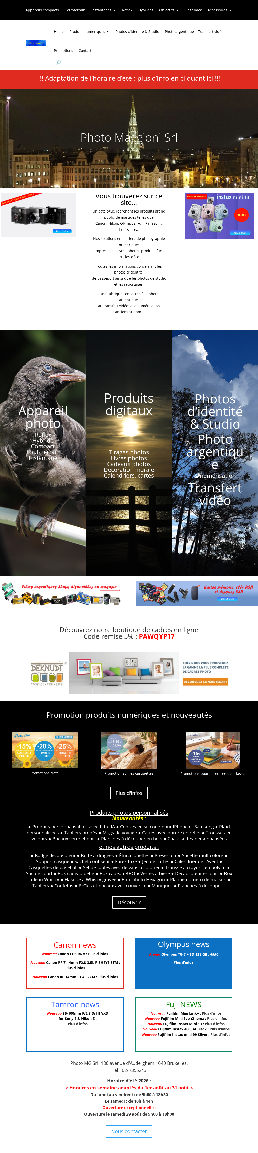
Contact (85, 50)
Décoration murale (129, 470)
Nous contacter (129, 1131)
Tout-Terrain (43, 452)
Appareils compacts (42, 10)
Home (59, 31)
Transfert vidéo (215, 494)
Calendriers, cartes (129, 475)
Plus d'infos (129, 793)
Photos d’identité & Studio (137, 31)
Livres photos (129, 458)
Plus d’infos (98, 953)
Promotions (63, 50)
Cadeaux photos (129, 464)
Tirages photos (129, 452)
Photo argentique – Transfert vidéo (194, 31)
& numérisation (215, 476)
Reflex (127, 10)
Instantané (43, 458)
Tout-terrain (75, 10)
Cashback (193, 10)
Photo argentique (215, 451)
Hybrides (145, 10)
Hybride (43, 440)
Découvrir (129, 902)
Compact (43, 446)
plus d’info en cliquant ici (175, 78)
